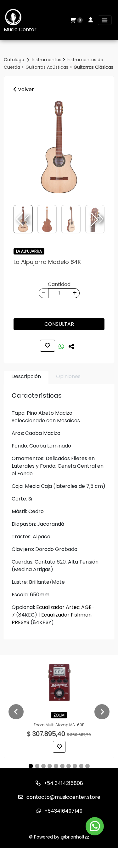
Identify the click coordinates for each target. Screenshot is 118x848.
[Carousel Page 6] (62, 766)
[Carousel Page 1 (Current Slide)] (31, 766)
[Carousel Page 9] (81, 766)
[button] (96, 219)
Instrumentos (47, 59)
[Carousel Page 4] (50, 766)
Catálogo (14, 59)
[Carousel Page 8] (75, 766)
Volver (25, 89)
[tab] (26, 377)
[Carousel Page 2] (37, 766)
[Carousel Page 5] (56, 766)
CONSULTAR (59, 324)
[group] (59, 147)
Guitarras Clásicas (93, 67)
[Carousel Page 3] (43, 766)
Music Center (20, 29)
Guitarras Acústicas (47, 67)
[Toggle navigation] (105, 20)
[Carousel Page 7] (68, 766)
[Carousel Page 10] (87, 766)
